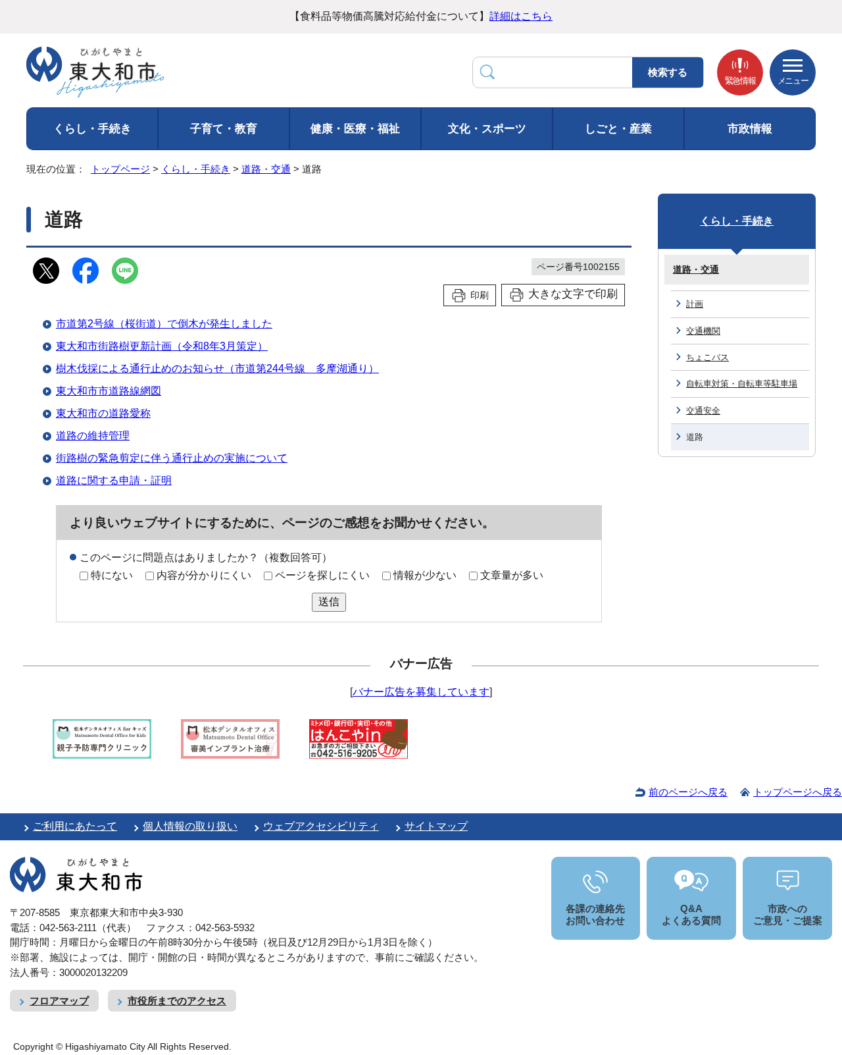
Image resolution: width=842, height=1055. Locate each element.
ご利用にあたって (75, 826)
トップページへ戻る (797, 792)
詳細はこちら (521, 16)
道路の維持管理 (93, 435)
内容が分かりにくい (204, 575)
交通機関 (703, 331)
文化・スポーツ (487, 128)
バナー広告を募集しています (421, 691)
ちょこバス (707, 357)
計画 (694, 304)
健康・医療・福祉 (355, 128)
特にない (112, 575)
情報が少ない (425, 575)
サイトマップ (436, 826)
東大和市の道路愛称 (103, 413)
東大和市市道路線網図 (108, 390)
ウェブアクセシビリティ (321, 826)
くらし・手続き (92, 128)
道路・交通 (266, 169)
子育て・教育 (223, 128)
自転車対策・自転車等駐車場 (741, 384)
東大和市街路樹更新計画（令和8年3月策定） (162, 346)
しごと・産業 (618, 128)
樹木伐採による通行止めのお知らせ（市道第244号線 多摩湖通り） (217, 368)
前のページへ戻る (688, 792)
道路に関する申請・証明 (114, 480)
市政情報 (750, 128)
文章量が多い (511, 575)
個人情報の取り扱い (190, 826)
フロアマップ (59, 1000)
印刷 (479, 295)
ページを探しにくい (322, 575)
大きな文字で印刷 (573, 294)
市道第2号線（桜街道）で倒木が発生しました (164, 323)
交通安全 (703, 411)
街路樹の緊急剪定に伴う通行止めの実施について (171, 458)
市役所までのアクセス (177, 1000)
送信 (328, 601)
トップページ (120, 169)
